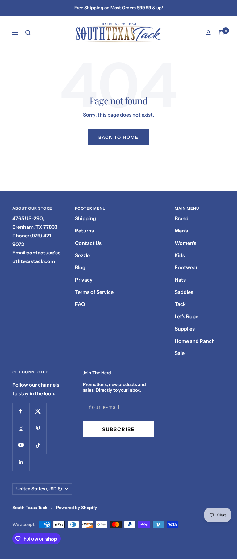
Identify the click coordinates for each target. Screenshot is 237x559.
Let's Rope (186, 316)
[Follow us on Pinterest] (37, 428)
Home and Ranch (195, 341)
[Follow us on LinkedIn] (20, 462)
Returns (84, 231)
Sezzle (82, 255)
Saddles (184, 292)
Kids (180, 255)
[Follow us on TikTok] (37, 445)
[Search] (28, 32)
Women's (185, 243)
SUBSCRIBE (118, 429)
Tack (180, 304)
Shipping (85, 218)
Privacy (84, 280)
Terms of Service (94, 292)
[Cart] (221, 32)
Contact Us (88, 243)
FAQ (80, 304)
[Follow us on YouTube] (20, 445)
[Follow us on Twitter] (37, 411)
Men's (181, 231)
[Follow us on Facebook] (20, 411)
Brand (182, 218)
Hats (180, 280)
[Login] (208, 32)
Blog (80, 267)
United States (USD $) (39, 488)
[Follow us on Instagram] (20, 428)
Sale (180, 353)
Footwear (186, 267)
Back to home (118, 137)
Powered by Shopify (76, 507)
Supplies (185, 329)
